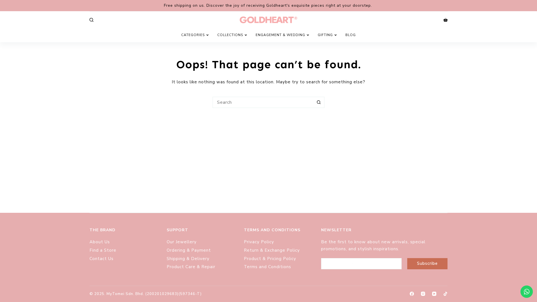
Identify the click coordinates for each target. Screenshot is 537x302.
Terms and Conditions (267, 267)
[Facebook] (412, 294)
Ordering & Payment (189, 250)
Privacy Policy (259, 242)
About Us (100, 242)
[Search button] (318, 102)
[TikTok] (445, 294)
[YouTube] (434, 294)
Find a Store (103, 250)
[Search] (91, 20)
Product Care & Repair (192, 267)
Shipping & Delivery (188, 258)
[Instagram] (423, 294)
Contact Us (102, 258)
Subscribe (427, 263)
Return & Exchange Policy (272, 250)
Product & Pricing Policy (271, 258)
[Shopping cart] (445, 20)
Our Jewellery (182, 242)
